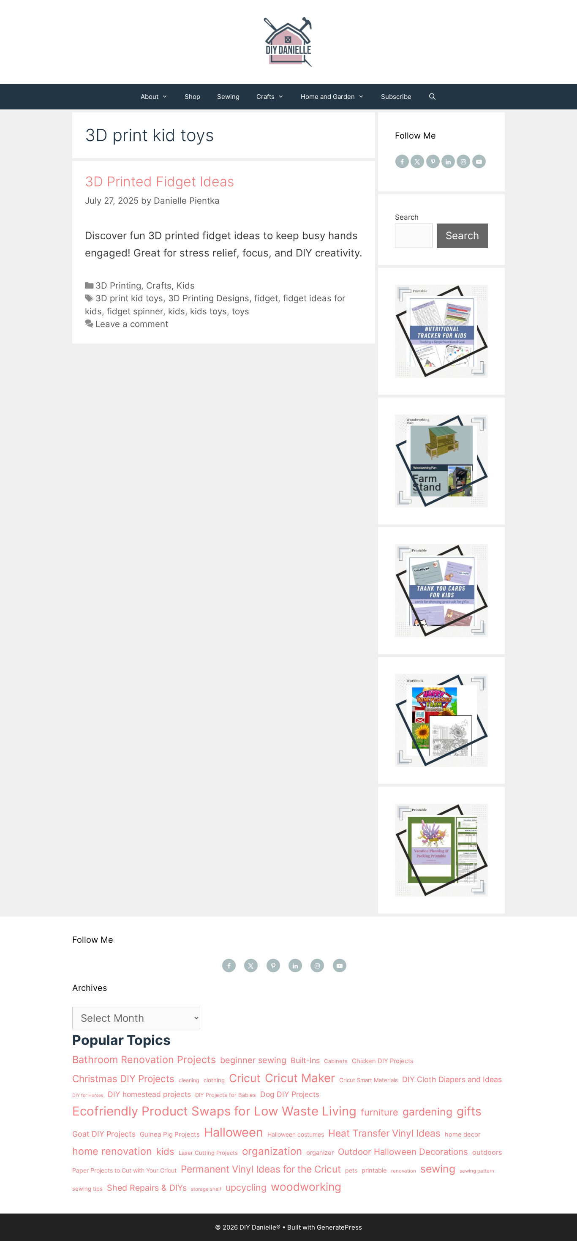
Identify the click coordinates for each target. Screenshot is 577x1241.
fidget (266, 298)
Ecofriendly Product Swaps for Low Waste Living (214, 1111)
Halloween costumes (295, 1134)
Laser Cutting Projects (208, 1152)
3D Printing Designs (208, 298)
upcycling (246, 1187)
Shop (192, 97)
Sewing (228, 97)
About (149, 97)
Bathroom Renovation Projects (144, 1059)
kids (176, 311)
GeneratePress (339, 1227)
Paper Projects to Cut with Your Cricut (124, 1170)
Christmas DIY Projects (123, 1078)
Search (407, 217)
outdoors (487, 1152)
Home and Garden (328, 97)
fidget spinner (135, 311)
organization (272, 1151)
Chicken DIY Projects (383, 1061)
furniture (379, 1112)
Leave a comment (131, 324)
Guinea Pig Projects (170, 1134)
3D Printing (118, 285)
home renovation (112, 1151)
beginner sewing (253, 1060)
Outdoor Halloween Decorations (403, 1151)
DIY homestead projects (149, 1094)
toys (240, 311)
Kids (186, 285)
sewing (437, 1168)
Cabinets (336, 1061)
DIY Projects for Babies (225, 1094)
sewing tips (87, 1188)
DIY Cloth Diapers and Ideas (452, 1079)
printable (374, 1170)
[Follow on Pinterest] (433, 161)
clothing (214, 1080)
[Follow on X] (417, 161)
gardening (427, 1111)
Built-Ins (305, 1060)
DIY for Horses (87, 1095)
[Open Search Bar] (432, 96)
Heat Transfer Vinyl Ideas (384, 1133)
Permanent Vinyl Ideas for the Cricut (261, 1169)
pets (351, 1170)
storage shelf (206, 1189)
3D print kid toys (129, 298)
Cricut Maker (300, 1078)
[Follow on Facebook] (402, 161)
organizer (320, 1152)
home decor (462, 1134)
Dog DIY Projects (289, 1094)
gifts (469, 1111)
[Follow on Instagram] (463, 161)
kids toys (208, 311)
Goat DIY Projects (104, 1133)
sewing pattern (477, 1171)
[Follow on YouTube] (479, 161)
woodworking (306, 1186)
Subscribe (396, 97)
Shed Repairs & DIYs (147, 1188)
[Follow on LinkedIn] (448, 161)
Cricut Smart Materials (368, 1080)
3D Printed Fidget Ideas (159, 181)
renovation (403, 1171)
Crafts (265, 97)
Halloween (233, 1132)
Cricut (245, 1078)
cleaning (189, 1080)
